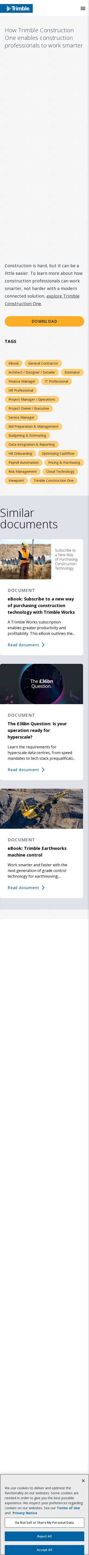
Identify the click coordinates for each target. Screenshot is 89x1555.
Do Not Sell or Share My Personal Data (44, 1522)
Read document (23, 644)
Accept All (44, 1550)
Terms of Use (68, 1508)
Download (44, 321)
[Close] (83, 1480)
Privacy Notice (25, 1513)
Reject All (44, 1536)
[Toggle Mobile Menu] (83, 8)
